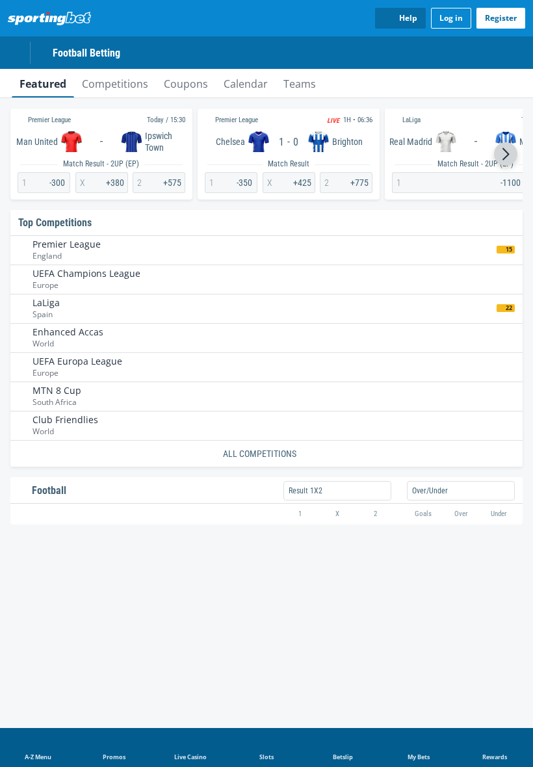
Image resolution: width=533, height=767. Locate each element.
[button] (505, 154)
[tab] (43, 83)
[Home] (52, 18)
